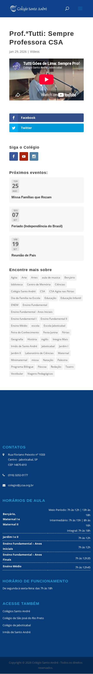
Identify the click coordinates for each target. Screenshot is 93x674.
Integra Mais (60, 339)
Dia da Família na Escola (25, 298)
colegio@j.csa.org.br (21, 485)
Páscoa (42, 367)
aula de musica (51, 277)
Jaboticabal (48, 346)
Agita (14, 277)
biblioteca (17, 284)
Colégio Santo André (23, 291)
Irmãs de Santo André (24, 346)
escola (35, 325)
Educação (50, 298)
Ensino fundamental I (23, 319)
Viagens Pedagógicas (40, 373)
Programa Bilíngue (22, 367)
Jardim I (63, 346)
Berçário (69, 277)
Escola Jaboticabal (54, 325)
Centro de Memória (39, 284)
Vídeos (35, 51)
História (32, 339)
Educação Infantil (71, 298)
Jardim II (16, 353)
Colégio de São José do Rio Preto (23, 618)
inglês (44, 339)
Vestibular (17, 373)
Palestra (62, 360)
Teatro (70, 367)
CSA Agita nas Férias (61, 291)
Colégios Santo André (16, 611)
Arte (24, 277)
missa (35, 360)
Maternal (63, 353)
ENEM (14, 305)
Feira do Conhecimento (25, 332)
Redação (56, 367)
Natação (48, 360)
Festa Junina (50, 332)
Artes (34, 277)
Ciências (60, 284)
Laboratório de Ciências (39, 353)
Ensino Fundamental (35, 305)
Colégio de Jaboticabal (17, 625)
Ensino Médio (19, 325)
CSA (42, 291)
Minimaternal (19, 360)
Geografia (17, 339)
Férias (65, 332)
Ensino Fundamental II (54, 319)
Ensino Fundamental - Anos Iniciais (32, 312)
